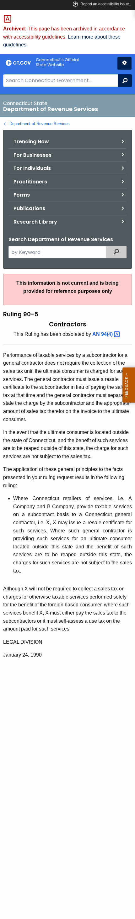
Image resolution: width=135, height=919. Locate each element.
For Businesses (32, 155)
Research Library (35, 221)
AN (103, 334)
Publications (29, 208)
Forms (22, 194)
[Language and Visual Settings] (124, 63)
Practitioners (30, 181)
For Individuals (32, 168)
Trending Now (31, 141)
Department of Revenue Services (39, 123)
